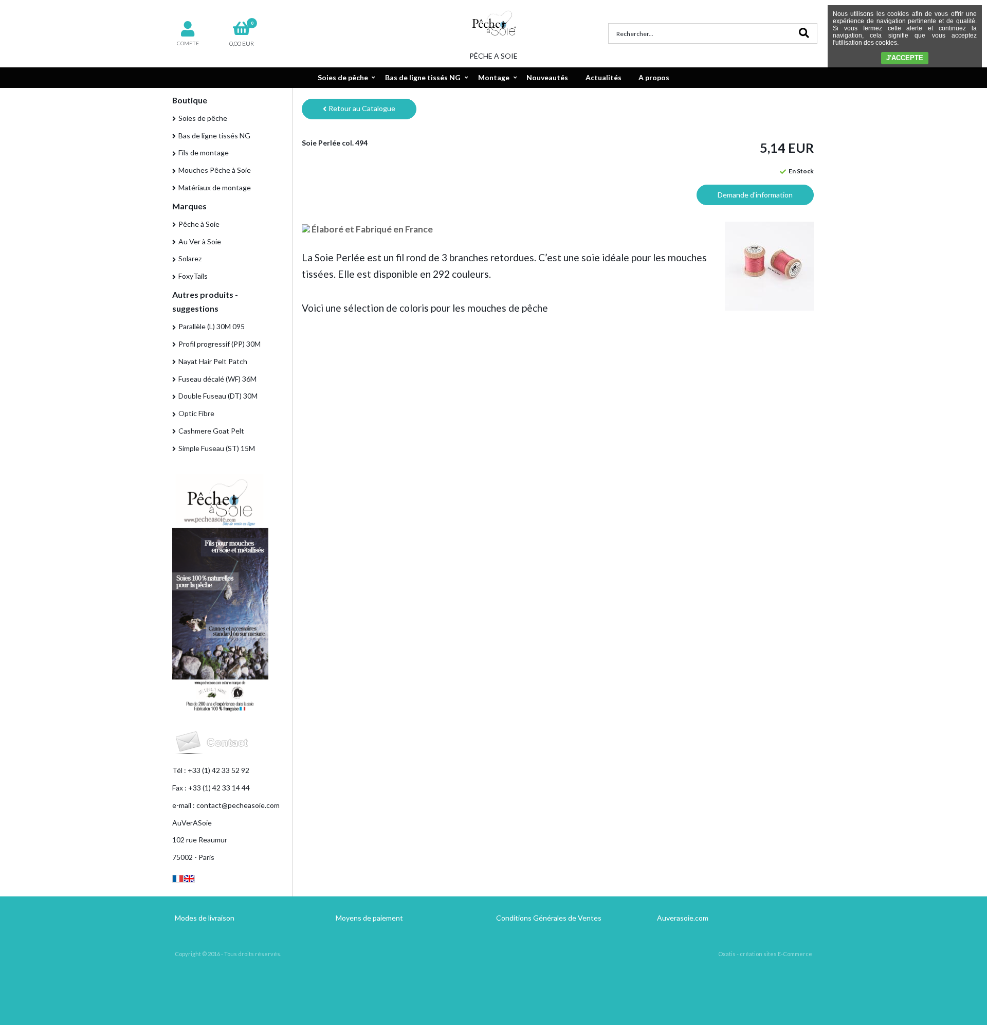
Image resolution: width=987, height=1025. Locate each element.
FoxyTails (193, 276)
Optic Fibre (196, 413)
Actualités (604, 77)
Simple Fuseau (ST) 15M (216, 448)
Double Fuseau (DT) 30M (218, 395)
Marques (189, 206)
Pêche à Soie (199, 224)
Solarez (190, 258)
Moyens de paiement (369, 917)
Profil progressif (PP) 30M (219, 343)
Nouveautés (547, 77)
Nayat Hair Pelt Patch (212, 361)
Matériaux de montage (214, 187)
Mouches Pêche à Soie (214, 170)
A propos (653, 77)
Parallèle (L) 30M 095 (211, 326)
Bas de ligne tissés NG (423, 77)
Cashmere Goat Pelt (211, 430)
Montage (493, 77)
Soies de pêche (343, 77)
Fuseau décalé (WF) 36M (217, 378)
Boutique (189, 100)
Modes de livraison (204, 917)
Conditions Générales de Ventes (548, 917)
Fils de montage (203, 152)
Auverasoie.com (682, 917)
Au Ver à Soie (199, 241)
